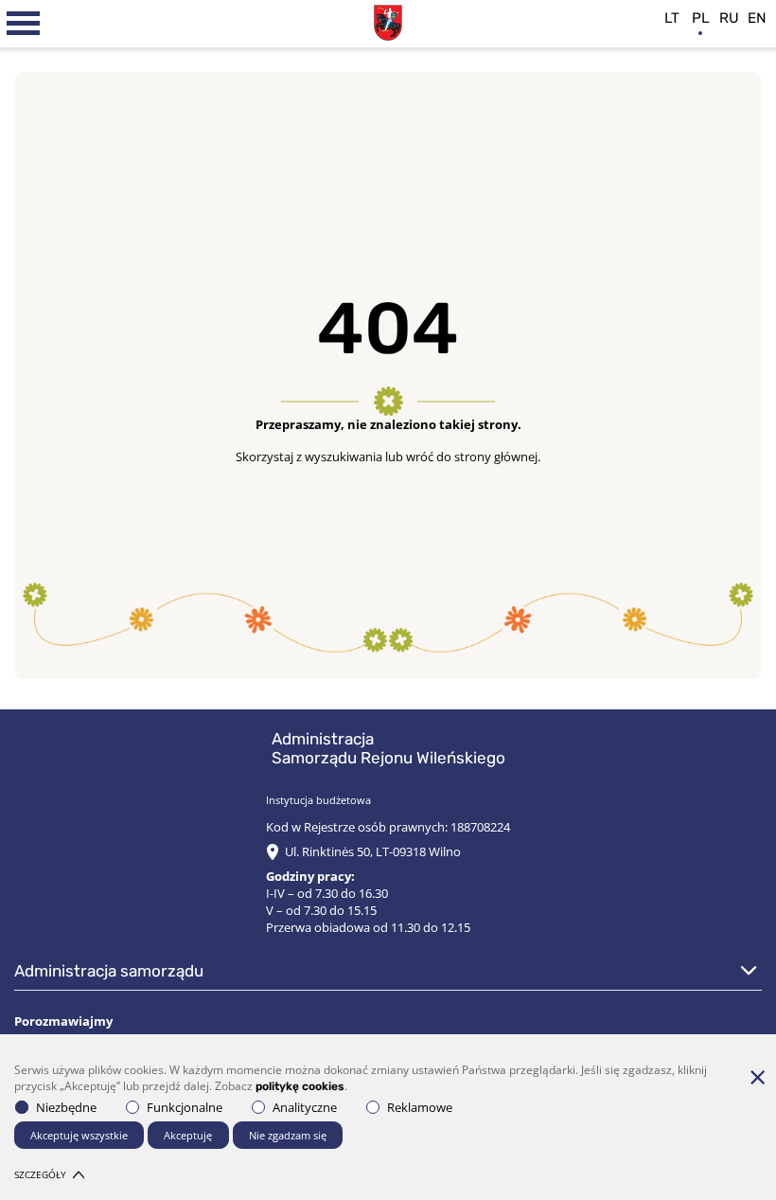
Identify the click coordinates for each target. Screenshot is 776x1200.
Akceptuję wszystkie (79, 1135)
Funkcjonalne (184, 1107)
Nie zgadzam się (287, 1135)
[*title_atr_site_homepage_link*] (388, 20)
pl (701, 18)
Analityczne (305, 1107)
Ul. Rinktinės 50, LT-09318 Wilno (373, 851)
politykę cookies (300, 1086)
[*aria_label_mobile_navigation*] (23, 23)
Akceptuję (188, 1135)
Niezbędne (66, 1107)
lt (671, 18)
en (757, 18)
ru (729, 18)
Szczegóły (40, 1174)
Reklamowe (419, 1107)
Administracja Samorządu (108, 970)
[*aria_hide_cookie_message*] (757, 1077)
